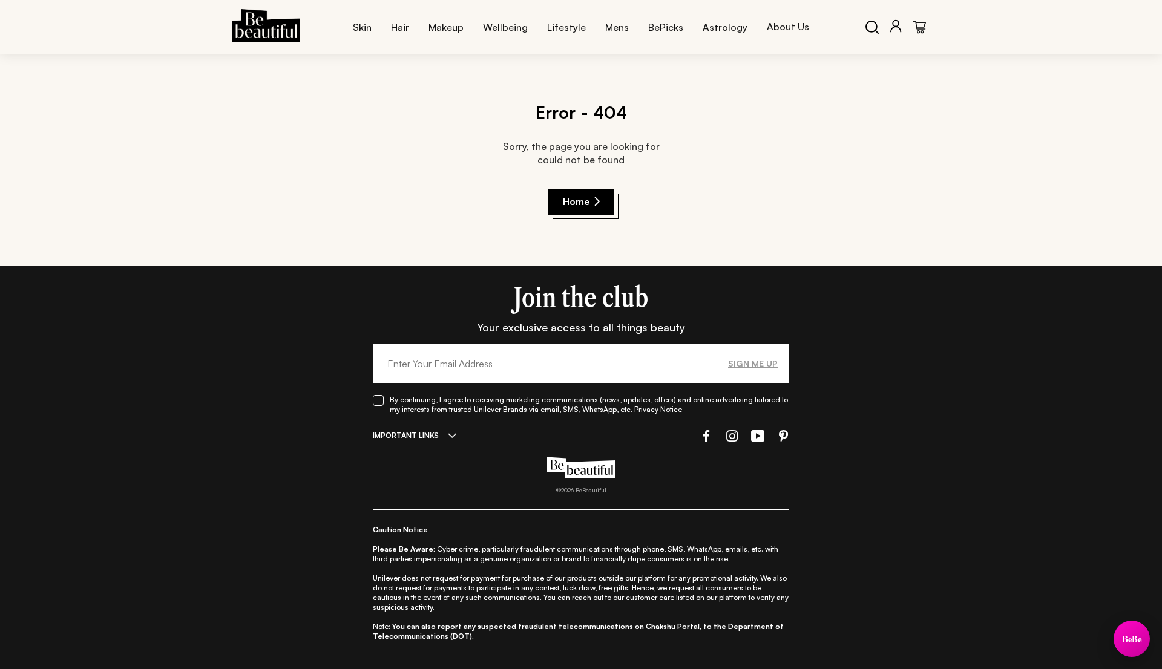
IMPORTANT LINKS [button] (406, 435)
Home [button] (576, 201)
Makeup (446, 27)
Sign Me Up (753, 363)
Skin (362, 27)
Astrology (725, 27)
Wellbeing (505, 27)
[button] (705, 435)
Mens (617, 27)
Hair (400, 27)
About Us (788, 27)
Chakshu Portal (673, 626)
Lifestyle (566, 27)
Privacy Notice (658, 409)
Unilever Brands (500, 409)
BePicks (665, 27)
